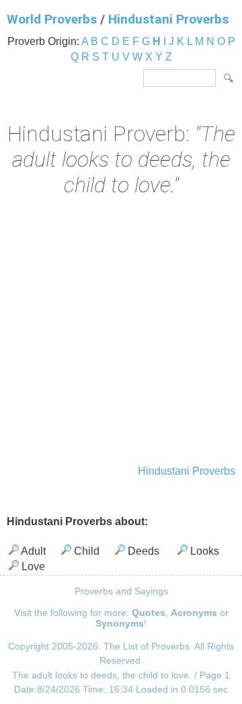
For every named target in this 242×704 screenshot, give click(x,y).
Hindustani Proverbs (168, 19)
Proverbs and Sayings (121, 591)
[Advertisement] (121, 332)
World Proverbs (52, 19)
